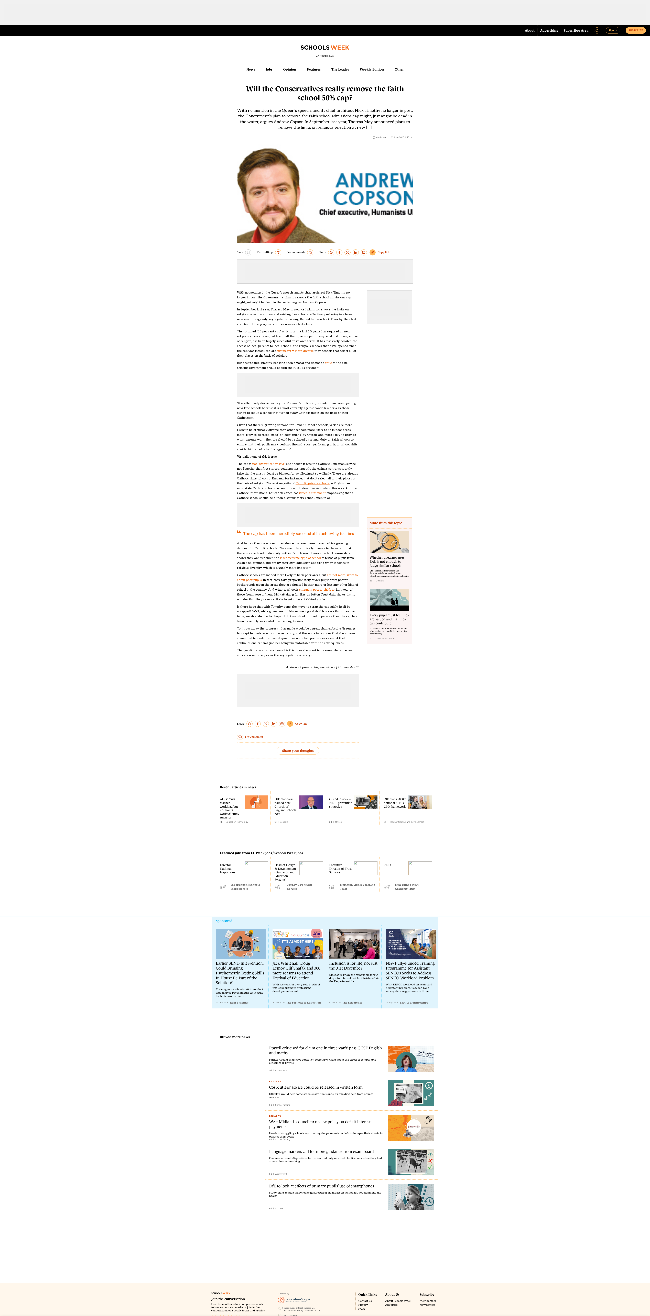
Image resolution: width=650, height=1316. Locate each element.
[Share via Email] (364, 252)
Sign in (613, 30)
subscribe (636, 30)
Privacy (363, 1305)
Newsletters (427, 1305)
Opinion (289, 69)
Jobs (269, 69)
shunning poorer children (317, 589)
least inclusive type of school (300, 558)
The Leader (340, 69)
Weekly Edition (372, 69)
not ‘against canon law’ (268, 464)
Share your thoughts (298, 750)
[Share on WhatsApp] (331, 252)
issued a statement (312, 493)
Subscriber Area (576, 30)
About (530, 30)
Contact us (365, 1301)
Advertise (391, 1305)
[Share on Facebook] (339, 252)
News (250, 69)
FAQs (361, 1308)
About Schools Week (398, 1301)
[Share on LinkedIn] (356, 252)
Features (314, 69)
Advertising (549, 30)
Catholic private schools (313, 483)
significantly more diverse (295, 351)
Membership (428, 1301)
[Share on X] (347, 252)
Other (399, 69)
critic (328, 363)
